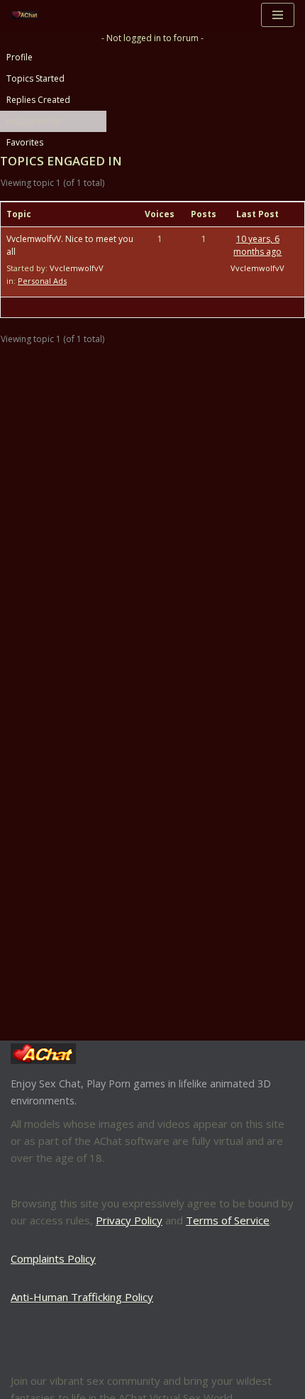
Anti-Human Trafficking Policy (82, 1297)
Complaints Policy (53, 1258)
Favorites (24, 142)
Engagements (33, 121)
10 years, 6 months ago (257, 245)
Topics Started (35, 78)
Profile (19, 57)
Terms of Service (228, 1220)
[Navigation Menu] (277, 15)
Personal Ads (42, 280)
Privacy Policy (129, 1220)
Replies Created (38, 100)
